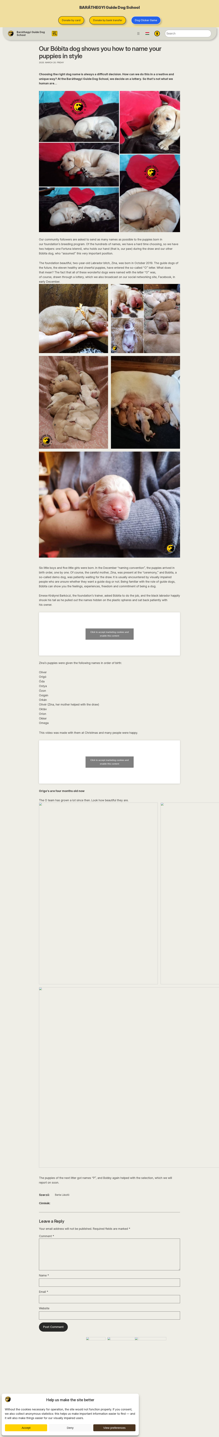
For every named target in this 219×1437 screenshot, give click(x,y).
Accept (26, 1427)
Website (44, 1308)
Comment (46, 1236)
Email (43, 1291)
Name (44, 1275)
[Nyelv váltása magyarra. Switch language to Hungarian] (147, 33)
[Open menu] (138, 33)
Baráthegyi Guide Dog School (31, 33)
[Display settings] (157, 33)
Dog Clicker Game (146, 20)
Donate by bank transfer (107, 20)
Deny (70, 1427)
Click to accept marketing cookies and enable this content (109, 634)
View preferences (114, 1427)
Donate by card (71, 20)
